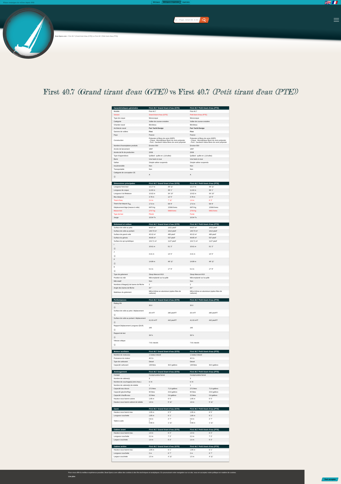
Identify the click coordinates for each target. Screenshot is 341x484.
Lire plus (71, 476)
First (151, 131)
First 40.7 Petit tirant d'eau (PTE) (204, 108)
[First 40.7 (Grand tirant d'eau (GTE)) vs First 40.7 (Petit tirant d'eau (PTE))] (328, 2)
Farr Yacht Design (156, 128)
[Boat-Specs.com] (25, 27)
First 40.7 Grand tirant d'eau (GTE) (164, 108)
